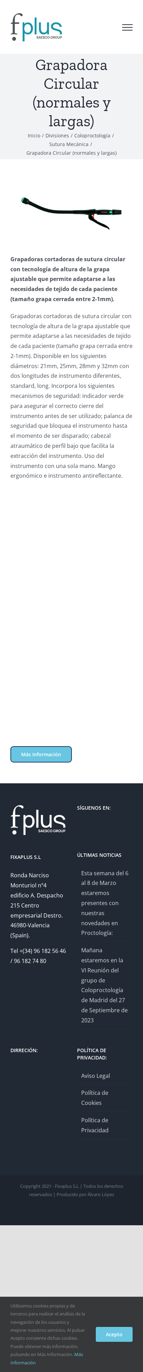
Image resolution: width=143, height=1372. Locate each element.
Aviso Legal (95, 1076)
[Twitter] (79, 826)
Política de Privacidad (95, 1125)
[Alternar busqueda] (108, 27)
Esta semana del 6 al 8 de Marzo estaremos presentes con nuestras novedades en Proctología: (104, 903)
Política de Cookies (94, 1098)
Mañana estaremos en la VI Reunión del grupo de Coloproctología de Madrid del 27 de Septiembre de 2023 (104, 985)
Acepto (114, 1334)
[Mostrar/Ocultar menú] (127, 27)
